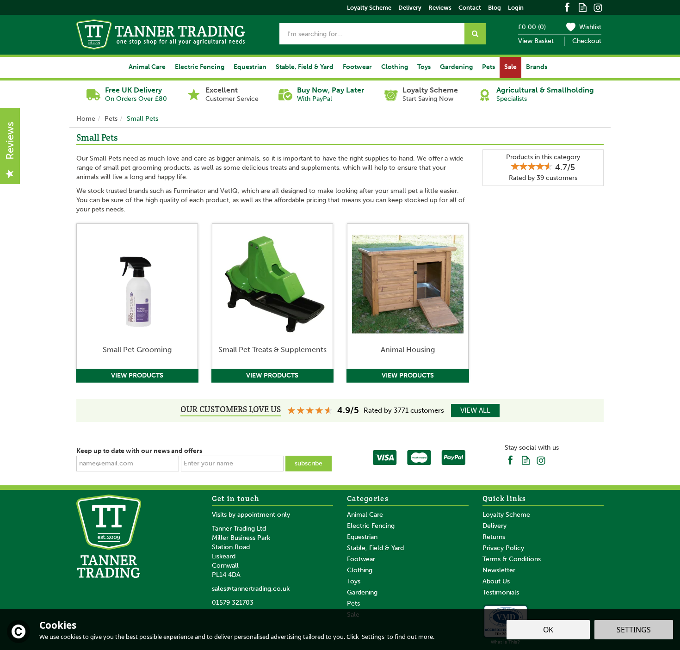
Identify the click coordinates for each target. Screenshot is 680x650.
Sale (510, 67)
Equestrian (362, 537)
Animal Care (365, 515)
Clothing (359, 570)
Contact (469, 7)
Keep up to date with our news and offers (139, 451)
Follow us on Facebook (567, 6)
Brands (536, 67)
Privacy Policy (503, 548)
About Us (496, 581)
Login (516, 7)
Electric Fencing (371, 526)
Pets (353, 603)
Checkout (586, 41)
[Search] (475, 33)
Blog (494, 7)
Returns (493, 537)
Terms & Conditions (511, 559)
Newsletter (498, 570)
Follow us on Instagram (598, 6)
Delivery (494, 526)
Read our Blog (582, 6)
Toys (353, 581)
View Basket (536, 41)
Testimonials (500, 592)
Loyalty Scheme (506, 515)
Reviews (439, 7)
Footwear (361, 559)
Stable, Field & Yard (375, 548)
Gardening (362, 592)
